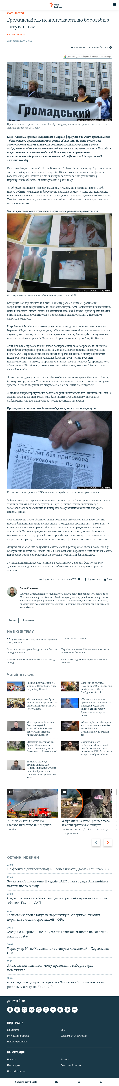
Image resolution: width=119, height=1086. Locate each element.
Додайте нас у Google (26, 1082)
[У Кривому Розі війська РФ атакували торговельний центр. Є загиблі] (32, 803)
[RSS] (60, 1010)
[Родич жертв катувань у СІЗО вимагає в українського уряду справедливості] (59, 488)
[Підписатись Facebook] (10, 1010)
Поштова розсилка (17, 1042)
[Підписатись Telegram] (53, 1010)
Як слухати (13, 1030)
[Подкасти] (79, 1082)
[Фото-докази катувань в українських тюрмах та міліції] (59, 291)
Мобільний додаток (18, 1036)
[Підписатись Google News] (17, 1010)
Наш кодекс (13, 1065)
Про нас (11, 1060)
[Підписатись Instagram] (39, 1010)
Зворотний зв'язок (71, 1065)
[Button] (78, 48)
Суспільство (15, 13)
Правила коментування (74, 1036)
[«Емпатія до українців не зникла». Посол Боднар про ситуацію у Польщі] (16, 686)
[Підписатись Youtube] (32, 1010)
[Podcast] (67, 1010)
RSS (63, 1030)
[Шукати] (101, 1082)
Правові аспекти (16, 1071)
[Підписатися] (74, 1010)
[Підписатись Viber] (46, 1010)
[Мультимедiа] (56, 1082)
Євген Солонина (16, 34)
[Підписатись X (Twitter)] (24, 1010)
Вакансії (65, 1060)
